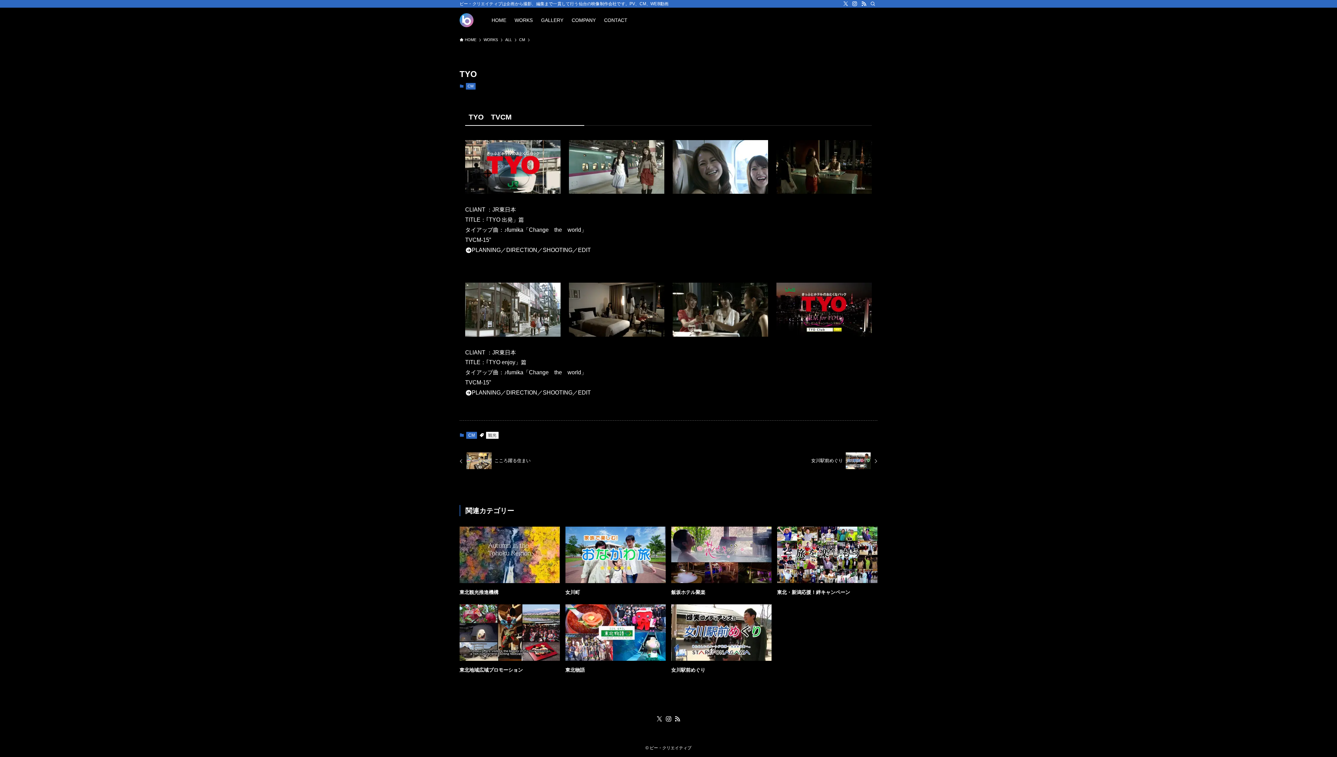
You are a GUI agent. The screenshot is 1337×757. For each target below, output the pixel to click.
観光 (492, 435)
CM (471, 86)
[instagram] (854, 4)
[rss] (863, 4)
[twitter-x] (845, 4)
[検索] (872, 4)
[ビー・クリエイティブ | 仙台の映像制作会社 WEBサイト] (467, 20)
